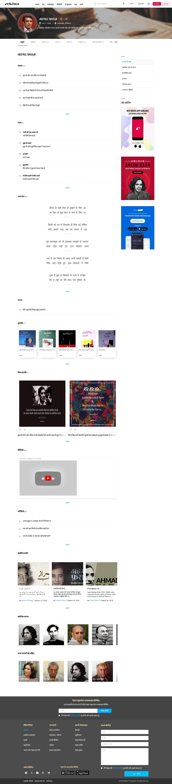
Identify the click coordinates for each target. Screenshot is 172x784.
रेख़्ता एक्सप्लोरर (54, 750)
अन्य (81, 4)
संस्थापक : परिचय (55, 735)
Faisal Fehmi (94, 601)
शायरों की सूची (126, 62)
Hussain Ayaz (61, 601)
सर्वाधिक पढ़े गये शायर (129, 67)
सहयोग (26, 730)
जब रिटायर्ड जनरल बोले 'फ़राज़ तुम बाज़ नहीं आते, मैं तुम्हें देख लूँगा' (60, 588)
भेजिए (139, 774)
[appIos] (82, 773)
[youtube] (37, 773)
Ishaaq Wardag (27, 601)
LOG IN (141, 4)
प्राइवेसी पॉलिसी (28, 781)
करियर (51, 745)
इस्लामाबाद (60, 23)
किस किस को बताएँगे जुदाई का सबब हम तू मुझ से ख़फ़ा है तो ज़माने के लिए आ (96, 435)
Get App (156, 4)
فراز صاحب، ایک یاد (24, 588)
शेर (69, 42)
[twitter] (32, 773)
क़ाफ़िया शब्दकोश (29, 735)
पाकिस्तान (68, 23)
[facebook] (26, 773)
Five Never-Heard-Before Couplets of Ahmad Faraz (94, 588)
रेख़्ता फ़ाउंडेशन (54, 730)
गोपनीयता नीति (75, 715)
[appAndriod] (67, 773)
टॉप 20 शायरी (98, 42)
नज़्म (58, 42)
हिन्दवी (77, 730)
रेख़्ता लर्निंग (79, 745)
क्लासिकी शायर (127, 73)
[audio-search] (123, 3)
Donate (166, 4)
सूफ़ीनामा (78, 735)
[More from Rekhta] (148, 4)
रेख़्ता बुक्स (78, 750)
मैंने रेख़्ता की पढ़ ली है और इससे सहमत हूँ (80, 715)
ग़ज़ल (45, 42)
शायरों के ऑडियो (127, 90)
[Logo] (12, 4)
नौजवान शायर (126, 84)
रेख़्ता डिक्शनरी (80, 740)
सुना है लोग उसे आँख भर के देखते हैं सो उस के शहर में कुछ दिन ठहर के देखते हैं (46, 435)
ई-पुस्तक (82, 42)
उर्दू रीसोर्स (27, 745)
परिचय (33, 42)
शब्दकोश (50, 4)
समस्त (67, 114)
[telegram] (48, 773)
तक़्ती (25, 740)
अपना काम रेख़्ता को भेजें (32, 750)
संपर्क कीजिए (53, 740)
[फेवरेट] (61, 19)
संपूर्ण (22, 42)
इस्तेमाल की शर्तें (39, 781)
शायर (37, 4)
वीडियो (59, 4)
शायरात (124, 79)
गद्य (75, 4)
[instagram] (43, 773)
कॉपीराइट (49, 781)
